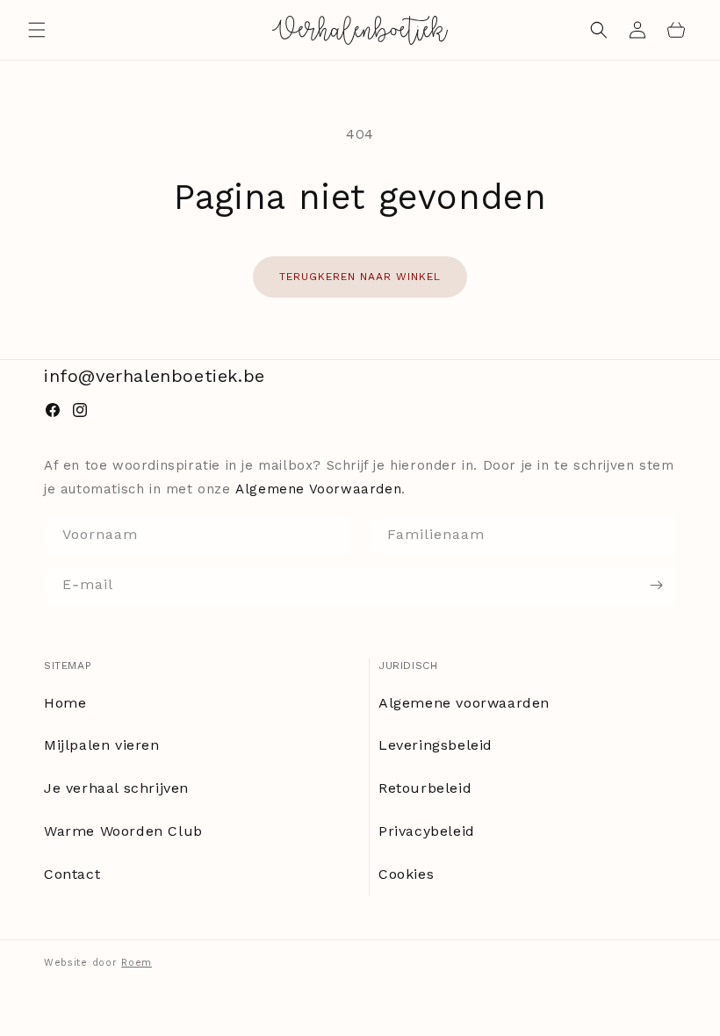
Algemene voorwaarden (464, 702)
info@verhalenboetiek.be (154, 375)
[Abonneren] (656, 585)
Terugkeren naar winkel (360, 276)
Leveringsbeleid (435, 745)
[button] (37, 30)
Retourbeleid (425, 788)
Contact (72, 874)
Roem (136, 962)
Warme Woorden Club (123, 831)
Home (65, 702)
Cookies (406, 874)
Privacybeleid (426, 831)
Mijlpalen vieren (102, 745)
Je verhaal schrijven (116, 788)
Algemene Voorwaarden (318, 489)
